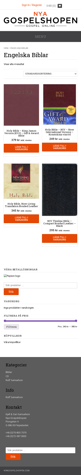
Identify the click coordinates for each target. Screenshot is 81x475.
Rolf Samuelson (14, 380)
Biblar (9, 372)
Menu (40, 36)
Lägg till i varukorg (21, 148)
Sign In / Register (32, 5)
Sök (11, 291)
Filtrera (11, 326)
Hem (6, 48)
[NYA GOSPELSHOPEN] (40, 26)
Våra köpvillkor (12, 342)
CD (7, 376)
